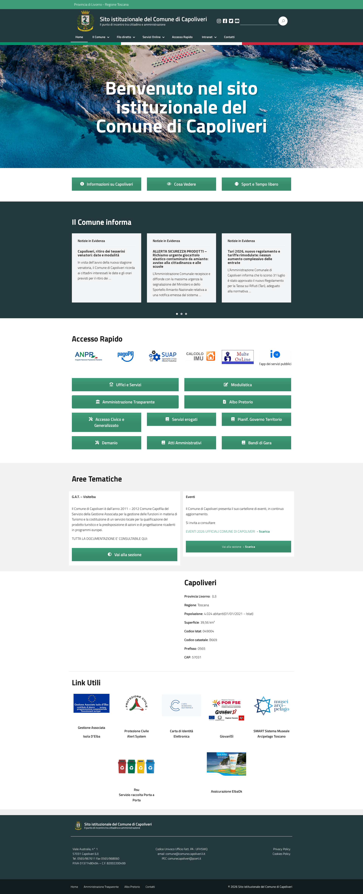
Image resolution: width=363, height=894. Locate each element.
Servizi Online (152, 37)
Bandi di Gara (259, 443)
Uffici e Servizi (128, 385)
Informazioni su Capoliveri (109, 184)
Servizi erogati (184, 419)
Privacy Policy (281, 849)
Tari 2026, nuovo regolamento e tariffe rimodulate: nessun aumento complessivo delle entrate (254, 256)
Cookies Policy (281, 853)
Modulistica (241, 385)
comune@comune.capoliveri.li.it (185, 853)
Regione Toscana (117, 4)
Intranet (207, 37)
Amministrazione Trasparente (128, 402)
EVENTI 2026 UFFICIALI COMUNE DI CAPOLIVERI (220, 531)
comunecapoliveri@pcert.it (184, 858)
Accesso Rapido (182, 37)
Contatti (229, 37)
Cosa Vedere (184, 184)
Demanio (109, 443)
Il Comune (98, 37)
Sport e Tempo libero (259, 184)
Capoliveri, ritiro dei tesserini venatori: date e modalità (101, 253)
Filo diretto (124, 37)
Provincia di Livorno (88, 4)
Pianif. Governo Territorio (259, 419)
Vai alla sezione (127, 555)
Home (79, 37)
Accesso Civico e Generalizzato (109, 422)
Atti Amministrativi (184, 443)
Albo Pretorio (240, 402)
